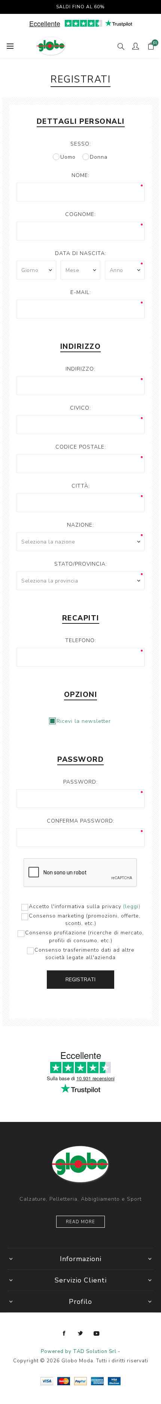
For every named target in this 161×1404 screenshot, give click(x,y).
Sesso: (80, 143)
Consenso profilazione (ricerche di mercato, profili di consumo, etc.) (84, 936)
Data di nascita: (80, 253)
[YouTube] (97, 1333)
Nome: (80, 175)
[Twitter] (80, 1333)
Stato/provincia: (80, 564)
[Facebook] (64, 1333)
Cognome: (80, 214)
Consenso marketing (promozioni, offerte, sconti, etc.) (84, 919)
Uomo (68, 157)
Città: (81, 486)
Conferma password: (81, 820)
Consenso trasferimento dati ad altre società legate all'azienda (84, 953)
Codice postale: (80, 446)
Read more (80, 1222)
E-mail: (80, 292)
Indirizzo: (80, 368)
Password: (80, 781)
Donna (98, 157)
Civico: (80, 407)
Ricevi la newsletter (84, 721)
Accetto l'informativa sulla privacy (75, 906)
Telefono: (80, 640)
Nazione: (80, 525)
